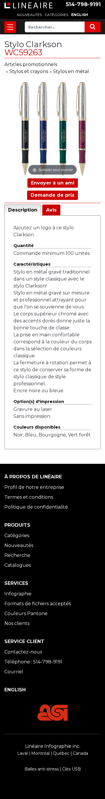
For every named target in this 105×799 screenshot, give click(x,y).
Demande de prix (52, 195)
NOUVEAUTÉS (29, 15)
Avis (51, 210)
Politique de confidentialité (36, 507)
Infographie (18, 593)
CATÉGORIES (56, 15)
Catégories (16, 535)
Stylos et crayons (28, 71)
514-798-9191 (83, 4)
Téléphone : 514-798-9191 (33, 662)
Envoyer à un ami (52, 183)
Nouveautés (18, 545)
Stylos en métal (71, 71)
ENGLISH (79, 15)
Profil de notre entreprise (34, 487)
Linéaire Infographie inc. (52, 746)
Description (22, 210)
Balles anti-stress (41, 769)
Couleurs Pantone (26, 613)
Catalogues (17, 565)
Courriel (13, 671)
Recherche (17, 555)
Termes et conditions (28, 497)
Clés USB (71, 769)
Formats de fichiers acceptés (37, 603)
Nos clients (16, 623)
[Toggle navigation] (10, 27)
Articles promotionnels (30, 64)
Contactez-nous (23, 652)
